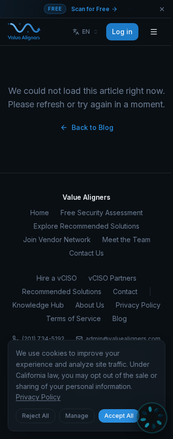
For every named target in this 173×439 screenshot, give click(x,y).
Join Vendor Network (57, 239)
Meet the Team (126, 239)
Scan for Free (91, 9)
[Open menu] (153, 31)
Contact (125, 291)
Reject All (35, 415)
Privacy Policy (138, 305)
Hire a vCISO (57, 278)
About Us (89, 305)
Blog (119, 318)
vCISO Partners (112, 278)
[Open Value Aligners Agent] (151, 417)
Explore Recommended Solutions (86, 226)
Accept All (119, 415)
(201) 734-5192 (43, 338)
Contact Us (86, 253)
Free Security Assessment (102, 212)
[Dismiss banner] (162, 9)
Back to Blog (92, 127)
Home (39, 212)
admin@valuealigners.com (123, 338)
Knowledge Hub (38, 305)
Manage (76, 415)
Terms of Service (73, 318)
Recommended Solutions (61, 291)
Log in (122, 31)
